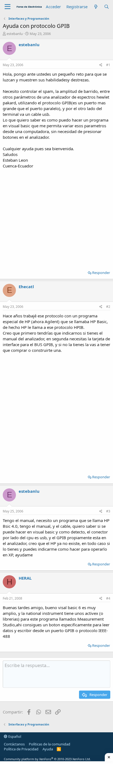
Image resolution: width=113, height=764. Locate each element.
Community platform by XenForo (47, 759)
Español (14, 736)
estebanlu (15, 33)
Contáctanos (14, 744)
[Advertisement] (56, 217)
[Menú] (7, 7)
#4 (108, 598)
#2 (108, 306)
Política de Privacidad (21, 749)
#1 (108, 65)
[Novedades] (95, 7)
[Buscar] (106, 7)
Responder (101, 272)
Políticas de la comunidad (49, 744)
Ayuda (48, 749)
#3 (108, 511)
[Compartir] (100, 65)
